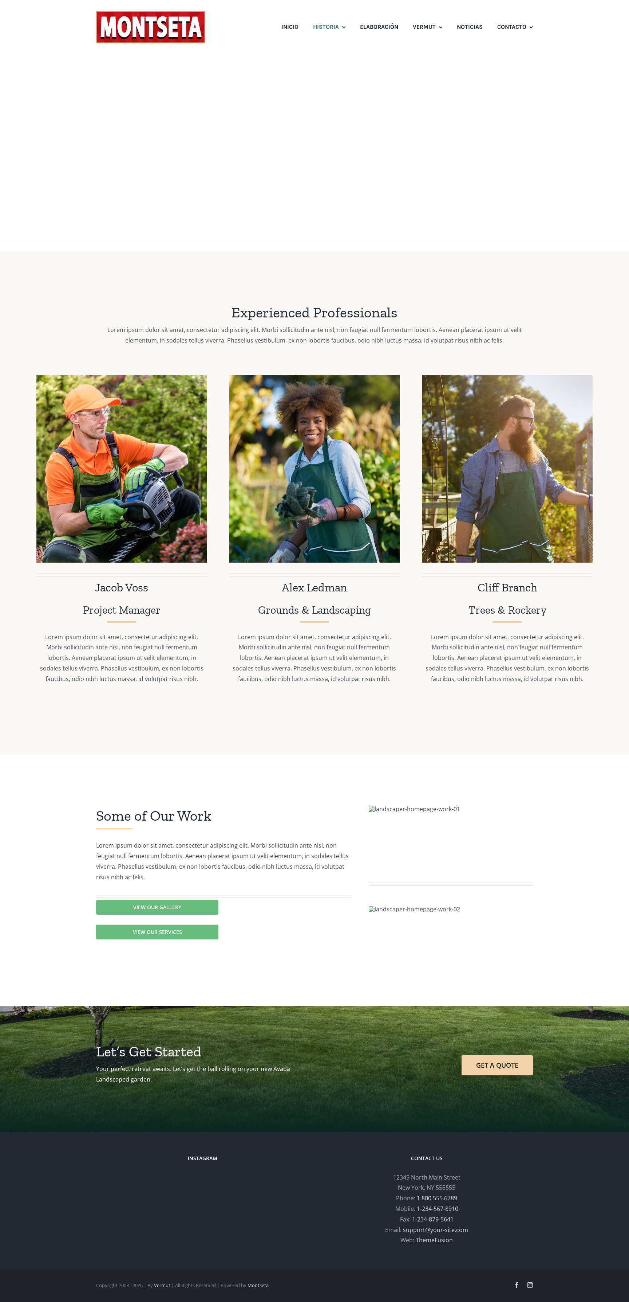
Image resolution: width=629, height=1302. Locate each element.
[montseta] (150, 14)
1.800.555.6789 (437, 1198)
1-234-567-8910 (437, 1209)
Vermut (162, 1285)
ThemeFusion (434, 1240)
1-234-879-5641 (433, 1219)
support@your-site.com (435, 1230)
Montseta (258, 1285)
